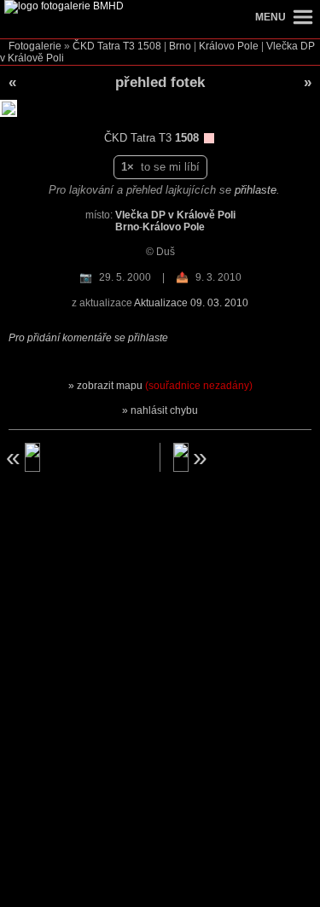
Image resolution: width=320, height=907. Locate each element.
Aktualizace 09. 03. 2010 (191, 303)
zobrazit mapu (165, 386)
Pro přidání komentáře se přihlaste (88, 338)
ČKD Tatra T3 (104, 46)
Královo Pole (229, 46)
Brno (180, 46)
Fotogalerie (35, 46)
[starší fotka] (74, 457)
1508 (149, 46)
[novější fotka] (245, 457)
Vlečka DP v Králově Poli (175, 215)
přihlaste (255, 189)
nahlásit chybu (164, 410)
